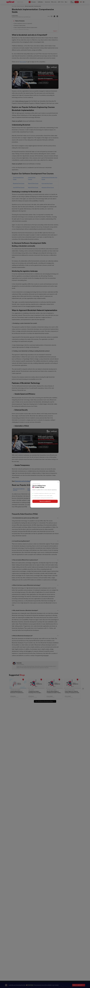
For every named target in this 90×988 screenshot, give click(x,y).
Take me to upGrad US (44, 501)
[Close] (58, 482)
